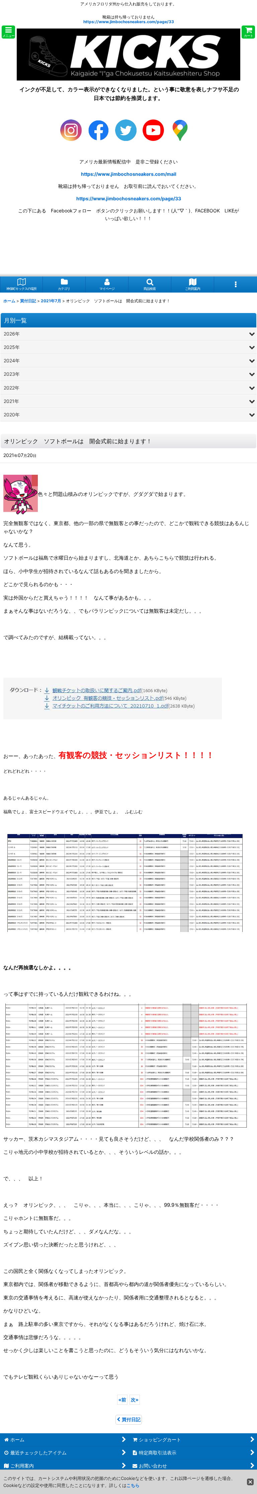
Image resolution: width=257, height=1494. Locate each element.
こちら (133, 1485)
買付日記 (131, 1419)
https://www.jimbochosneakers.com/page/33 (128, 21)
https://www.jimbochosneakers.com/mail (128, 174)
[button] (8, 32)
